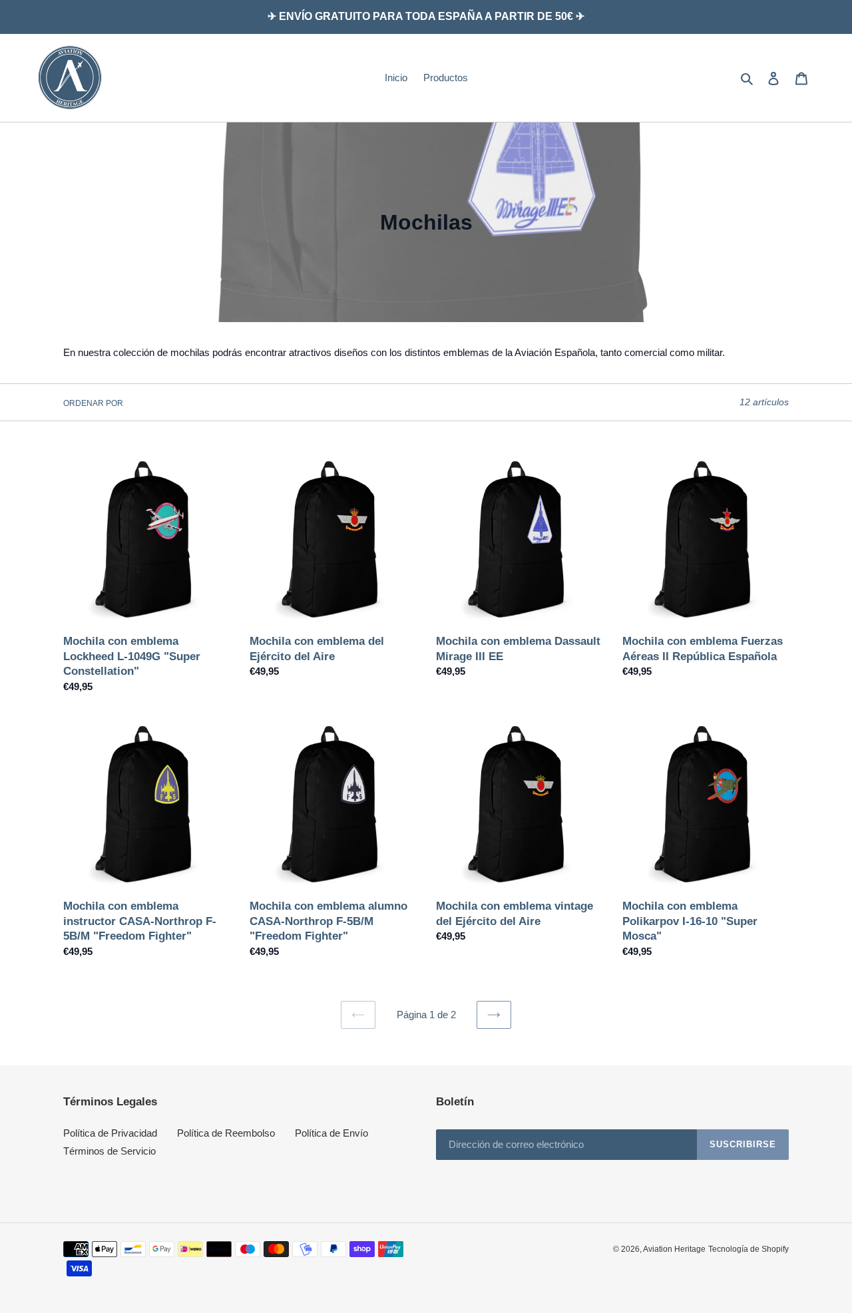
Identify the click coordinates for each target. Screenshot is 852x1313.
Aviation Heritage (674, 1249)
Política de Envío (331, 1133)
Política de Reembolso (226, 1133)
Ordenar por (93, 403)
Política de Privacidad (110, 1133)
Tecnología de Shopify (748, 1249)
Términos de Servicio (109, 1151)
